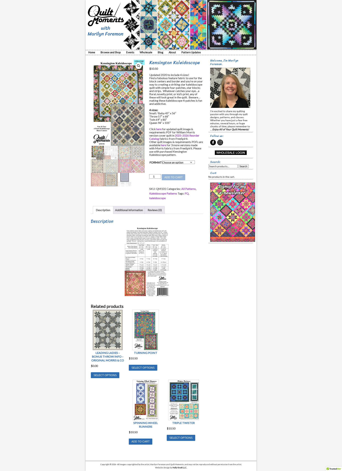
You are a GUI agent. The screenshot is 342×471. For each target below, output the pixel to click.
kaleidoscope (157, 198)
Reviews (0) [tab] (155, 210)
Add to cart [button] (140, 441)
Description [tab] (103, 210)
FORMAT (155, 162)
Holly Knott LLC (179, 467)
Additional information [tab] (129, 210)
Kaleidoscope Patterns (163, 193)
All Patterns (188, 188)
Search (243, 166)
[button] (138, 66)
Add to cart (173, 177)
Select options (105, 375)
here (159, 129)
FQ (187, 193)
